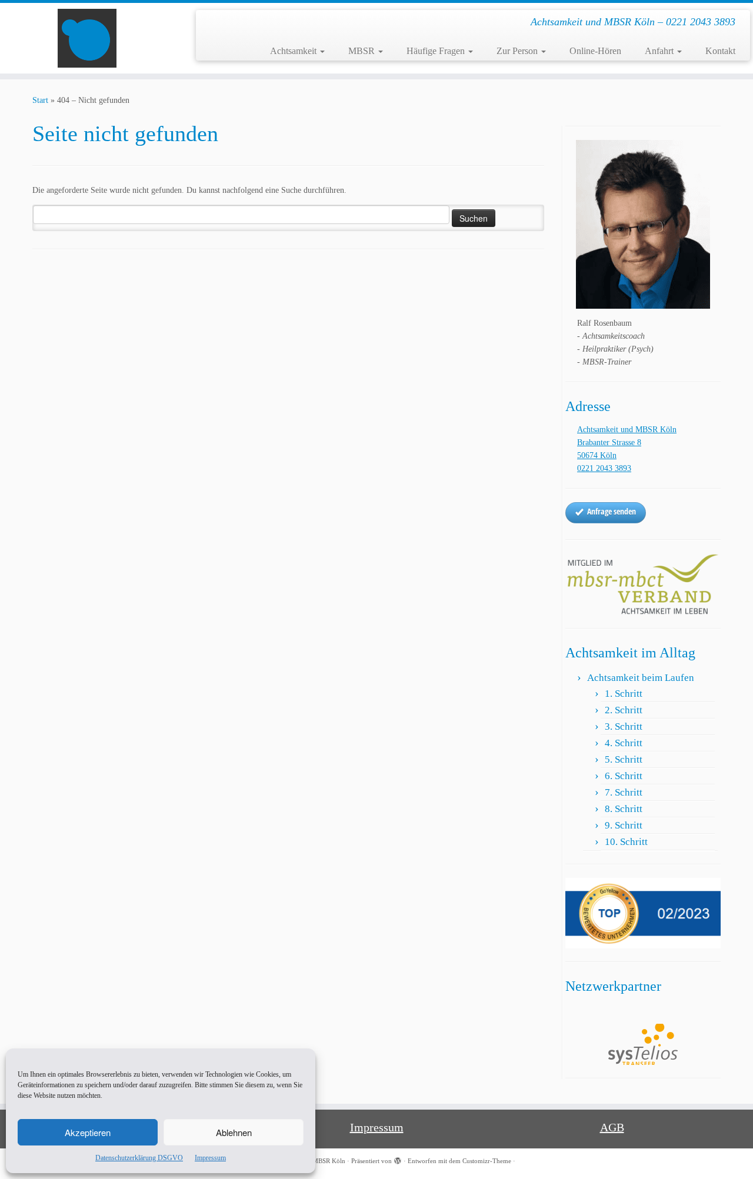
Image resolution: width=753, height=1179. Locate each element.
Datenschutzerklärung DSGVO (139, 1158)
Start (40, 100)
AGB (612, 1127)
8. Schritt (623, 808)
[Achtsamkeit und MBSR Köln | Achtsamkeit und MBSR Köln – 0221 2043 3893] (87, 38)
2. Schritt (623, 710)
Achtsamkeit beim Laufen (640, 677)
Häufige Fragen (437, 51)
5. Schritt (623, 759)
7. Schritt (623, 792)
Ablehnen (234, 1132)
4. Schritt (623, 743)
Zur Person (518, 51)
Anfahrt (660, 51)
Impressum (210, 1158)
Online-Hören (595, 51)
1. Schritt (623, 693)
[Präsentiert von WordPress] (398, 1159)
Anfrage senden (611, 511)
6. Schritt (623, 775)
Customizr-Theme (486, 1160)
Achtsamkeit (294, 51)
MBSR (362, 51)
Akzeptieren (88, 1132)
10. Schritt (626, 841)
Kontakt (720, 51)
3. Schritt (623, 726)
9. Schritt (623, 825)
